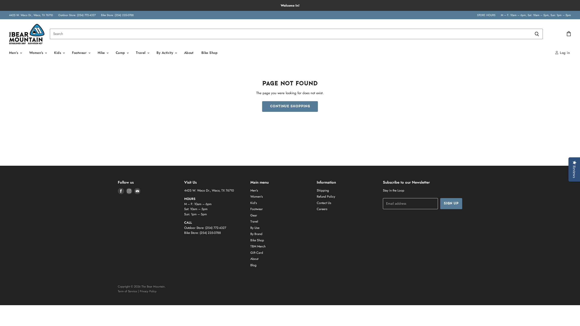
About (188, 52)
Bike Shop (209, 52)
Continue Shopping (290, 106)
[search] (290, 34)
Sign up (451, 203)
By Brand (256, 234)
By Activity (165, 52)
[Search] (537, 34)
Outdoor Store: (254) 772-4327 (77, 15)
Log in (564, 52)
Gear (253, 215)
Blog (253, 265)
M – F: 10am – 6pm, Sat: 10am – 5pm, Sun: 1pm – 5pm (536, 15)
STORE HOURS (486, 15)
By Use (254, 227)
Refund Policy (326, 196)
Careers (322, 209)
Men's (14, 52)
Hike (102, 52)
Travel (141, 52)
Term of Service (127, 291)
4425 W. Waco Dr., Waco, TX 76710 (31, 15)
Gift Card (256, 252)
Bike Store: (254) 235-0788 (117, 15)
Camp (121, 52)
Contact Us (324, 203)
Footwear (80, 52)
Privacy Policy (148, 291)
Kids (58, 52)
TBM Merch (258, 246)
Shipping (323, 190)
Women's (37, 52)
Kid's (253, 203)
